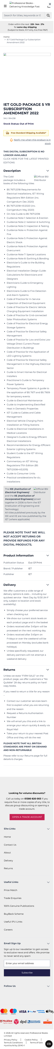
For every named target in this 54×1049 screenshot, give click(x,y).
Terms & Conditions (13, 1042)
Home (6, 37)
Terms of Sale (36, 1042)
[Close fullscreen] (50, 4)
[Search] (48, 15)
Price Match (10, 890)
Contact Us (10, 844)
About (7, 852)
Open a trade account (27, 817)
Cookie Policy (31, 1039)
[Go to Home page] (27, 6)
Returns (8, 868)
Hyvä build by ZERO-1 (14, 1045)
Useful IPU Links (13, 921)
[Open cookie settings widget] (48, 1043)
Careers (8, 929)
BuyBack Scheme (14, 913)
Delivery (8, 860)
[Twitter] (31, 993)
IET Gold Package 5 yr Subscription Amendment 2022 (23, 41)
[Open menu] (5, 6)
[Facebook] (23, 993)
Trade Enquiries (12, 898)
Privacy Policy (10, 1039)
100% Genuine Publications (19, 905)
